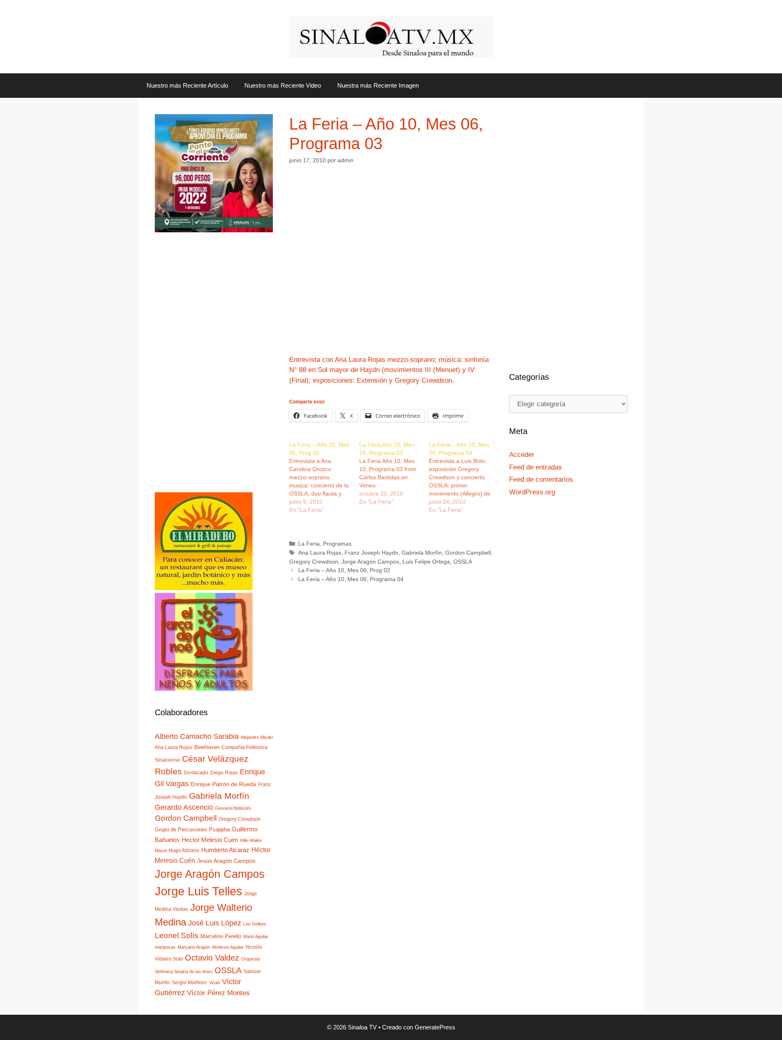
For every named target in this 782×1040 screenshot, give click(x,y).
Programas (337, 543)
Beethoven (207, 747)
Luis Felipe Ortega (426, 561)
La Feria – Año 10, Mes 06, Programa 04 (351, 579)
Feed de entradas (535, 467)
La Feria (309, 543)
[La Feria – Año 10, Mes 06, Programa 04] (464, 477)
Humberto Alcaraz (225, 849)
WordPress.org (532, 492)
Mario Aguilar (255, 936)
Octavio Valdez (212, 957)
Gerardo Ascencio (184, 807)
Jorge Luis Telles (198, 891)
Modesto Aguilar (228, 947)
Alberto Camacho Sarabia (197, 736)
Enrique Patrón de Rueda (223, 784)
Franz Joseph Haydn (371, 552)
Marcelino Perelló (220, 936)
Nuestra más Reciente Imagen (378, 85)
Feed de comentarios (541, 479)
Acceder (521, 454)
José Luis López (214, 923)
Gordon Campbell (468, 552)
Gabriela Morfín (422, 552)
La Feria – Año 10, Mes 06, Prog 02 (344, 570)
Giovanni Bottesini (232, 808)
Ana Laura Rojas (319, 552)
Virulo (214, 982)
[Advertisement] (214, 370)
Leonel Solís (176, 935)
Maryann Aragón (194, 947)
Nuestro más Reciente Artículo (187, 85)
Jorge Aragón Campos (370, 561)
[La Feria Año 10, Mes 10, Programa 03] (394, 473)
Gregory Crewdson (313, 561)
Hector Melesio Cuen (210, 840)
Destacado (196, 773)
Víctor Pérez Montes (218, 993)
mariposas (165, 947)
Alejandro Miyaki (257, 737)
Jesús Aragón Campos (226, 860)
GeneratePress (435, 1027)
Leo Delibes (254, 923)
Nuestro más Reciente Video (282, 85)
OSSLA (462, 561)
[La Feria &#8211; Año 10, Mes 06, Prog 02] (324, 477)
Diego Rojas (224, 773)
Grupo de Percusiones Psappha (192, 829)
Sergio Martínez (189, 982)
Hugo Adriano (184, 850)
